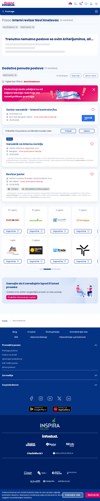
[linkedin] (68, 399)
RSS (16, 337)
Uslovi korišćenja (38, 337)
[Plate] (80, 4)
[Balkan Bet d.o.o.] (21, 251)
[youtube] (50, 399)
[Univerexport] (21, 221)
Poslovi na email (9, 354)
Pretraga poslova (9, 350)
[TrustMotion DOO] (68, 251)
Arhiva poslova (8, 367)
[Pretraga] (75, 4)
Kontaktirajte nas (79, 332)
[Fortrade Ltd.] (44, 251)
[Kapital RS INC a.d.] (44, 221)
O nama (31, 332)
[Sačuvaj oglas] (93, 109)
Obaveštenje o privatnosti (72, 337)
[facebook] (31, 399)
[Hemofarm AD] (68, 221)
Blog (14, 332)
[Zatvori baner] (94, 89)
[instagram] (40, 399)
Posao (5, 320)
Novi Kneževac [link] (19, 320)
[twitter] (59, 399)
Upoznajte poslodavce (12, 359)
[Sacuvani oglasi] (86, 4)
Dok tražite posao (10, 363)
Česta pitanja (52, 332)
